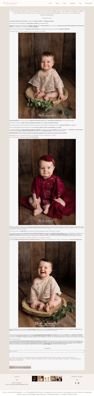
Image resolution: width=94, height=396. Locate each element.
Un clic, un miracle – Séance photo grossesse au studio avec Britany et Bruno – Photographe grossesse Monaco (45, 359)
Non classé (49, 18)
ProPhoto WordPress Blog (69, 394)
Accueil (50, 3)
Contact (64, 3)
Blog (80, 3)
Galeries (57, 3)
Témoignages (72, 3)
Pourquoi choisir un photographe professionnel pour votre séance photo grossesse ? (43, 357)
